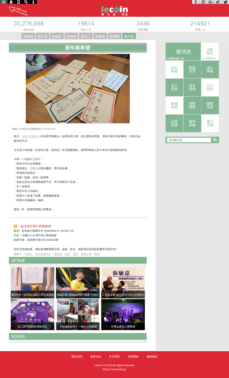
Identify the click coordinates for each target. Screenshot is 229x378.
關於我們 (77, 356)
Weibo (218, 2)
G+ (210, 2)
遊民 (75, 254)
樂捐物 (71, 36)
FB (195, 2)
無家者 (58, 254)
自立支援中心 (43, 254)
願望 (97, 254)
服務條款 (152, 356)
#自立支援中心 (31, 136)
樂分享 (43, 36)
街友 (67, 254)
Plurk (203, 2)
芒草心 (28, 254)
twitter (225, 2)
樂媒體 (28, 36)
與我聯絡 (133, 356)
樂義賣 (100, 36)
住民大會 (86, 254)
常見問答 (114, 356)
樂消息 (129, 36)
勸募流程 (95, 356)
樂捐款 (57, 36)
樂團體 (115, 36)
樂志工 (86, 36)
